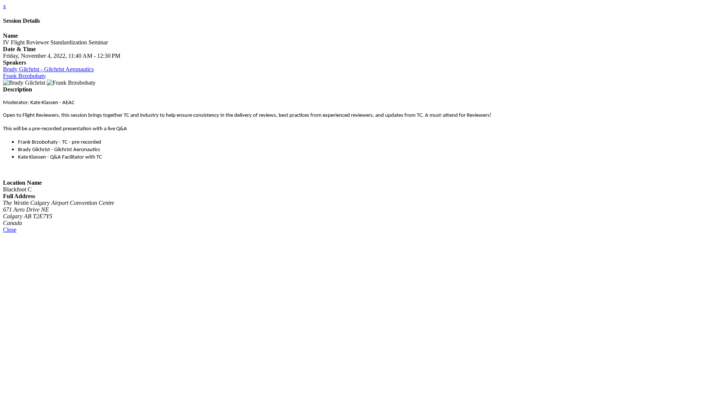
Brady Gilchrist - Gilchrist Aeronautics (48, 69)
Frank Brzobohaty (24, 76)
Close (9, 230)
